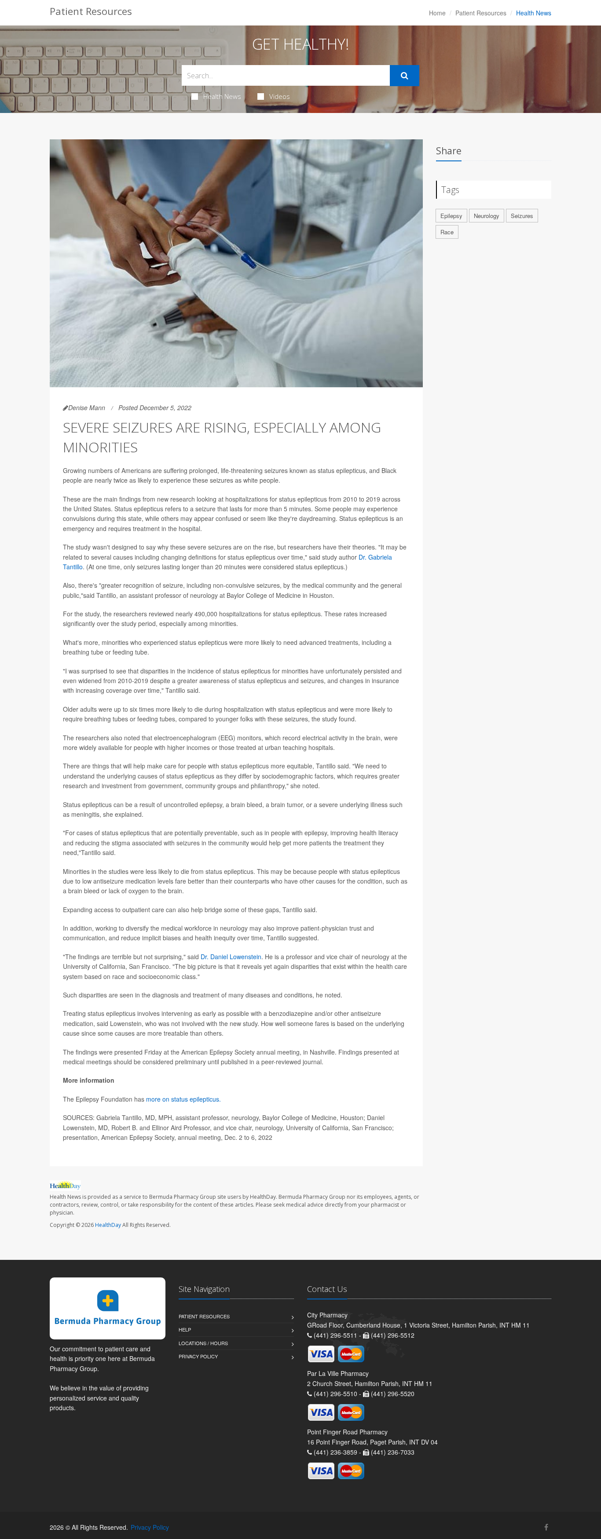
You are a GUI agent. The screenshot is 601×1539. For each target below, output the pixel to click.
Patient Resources (480, 12)
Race (447, 232)
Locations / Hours (203, 1342)
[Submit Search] (404, 75)
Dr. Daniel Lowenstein (231, 956)
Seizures (522, 215)
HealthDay (108, 1225)
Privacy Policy (198, 1356)
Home (437, 12)
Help (185, 1329)
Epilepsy (451, 215)
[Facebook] (546, 1527)
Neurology (486, 215)
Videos (279, 96)
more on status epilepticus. (183, 1099)
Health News (222, 96)
